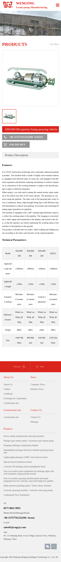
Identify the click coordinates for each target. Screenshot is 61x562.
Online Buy (17, 144)
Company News (37, 384)
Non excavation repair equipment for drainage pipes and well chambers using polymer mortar (29, 472)
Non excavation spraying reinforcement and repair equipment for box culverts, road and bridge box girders (28, 479)
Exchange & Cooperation (15, 398)
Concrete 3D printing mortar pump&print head (24, 466)
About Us (8, 384)
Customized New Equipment (17, 495)
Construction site (11, 403)
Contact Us (35, 417)
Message (34, 422)
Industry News (37, 389)
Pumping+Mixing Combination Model (21, 445)
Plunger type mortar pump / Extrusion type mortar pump (29, 441)
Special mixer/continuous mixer (18, 462)
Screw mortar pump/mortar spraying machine (24, 436)
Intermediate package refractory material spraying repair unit (28, 451)
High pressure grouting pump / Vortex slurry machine (27, 485)
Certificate (8, 394)
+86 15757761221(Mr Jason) (26, 137)
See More (54, 44)
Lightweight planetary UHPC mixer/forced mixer (26, 457)
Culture (7, 389)
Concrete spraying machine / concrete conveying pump (28, 490)
